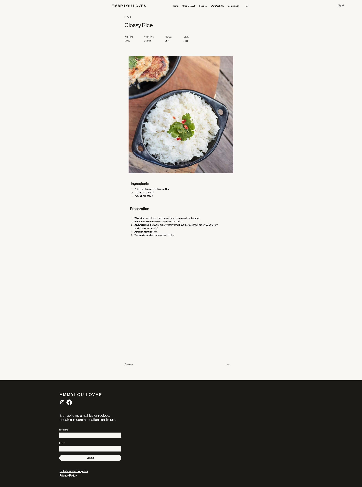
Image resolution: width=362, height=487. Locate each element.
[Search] (247, 6)
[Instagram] (62, 402)
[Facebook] (69, 402)
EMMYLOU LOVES (129, 6)
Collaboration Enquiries (74, 471)
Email (62, 443)
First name (64, 430)
